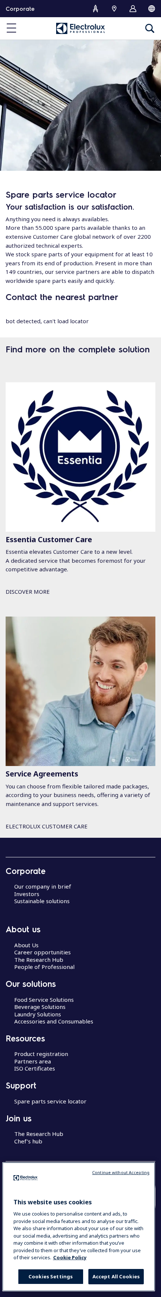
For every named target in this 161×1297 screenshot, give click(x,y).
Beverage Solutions (40, 1006)
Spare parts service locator (50, 1101)
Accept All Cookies (116, 1276)
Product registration (41, 1053)
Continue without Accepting (120, 1172)
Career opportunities (42, 952)
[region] (78, 1226)
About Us (26, 945)
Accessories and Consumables (53, 1021)
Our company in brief (42, 886)
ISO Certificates (34, 1068)
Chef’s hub (28, 1141)
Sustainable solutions (42, 901)
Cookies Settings (50, 1276)
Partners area (32, 1061)
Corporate (20, 8)
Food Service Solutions (44, 999)
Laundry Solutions (37, 1014)
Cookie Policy (69, 1257)
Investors (26, 894)
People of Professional (44, 966)
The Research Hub (38, 959)
